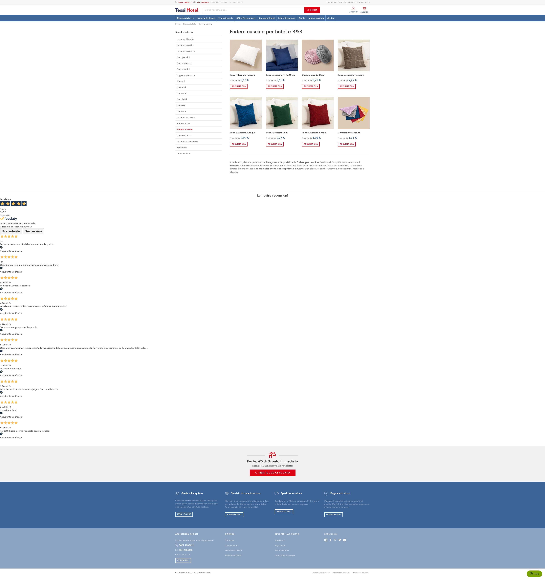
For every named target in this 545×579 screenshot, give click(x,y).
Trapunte (181, 111)
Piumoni (181, 81)
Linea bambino (184, 153)
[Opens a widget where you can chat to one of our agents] (534, 574)
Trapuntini (182, 93)
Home (177, 24)
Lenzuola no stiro (185, 45)
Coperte (181, 105)
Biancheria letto (189, 24)
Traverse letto (184, 135)
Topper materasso (186, 75)
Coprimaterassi (184, 63)
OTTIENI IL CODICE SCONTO (272, 472)
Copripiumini (183, 57)
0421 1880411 (184, 2)
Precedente (11, 231)
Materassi (182, 147)
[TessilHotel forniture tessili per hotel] (186, 10)
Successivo (33, 231)
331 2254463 (202, 2)
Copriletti (182, 99)
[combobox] (261, 10)
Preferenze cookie (360, 572)
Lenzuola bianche (185, 39)
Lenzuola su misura (186, 117)
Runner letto (183, 123)
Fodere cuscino (184, 129)
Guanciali (181, 87)
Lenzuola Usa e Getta (187, 141)
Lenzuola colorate (186, 51)
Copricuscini (183, 69)
